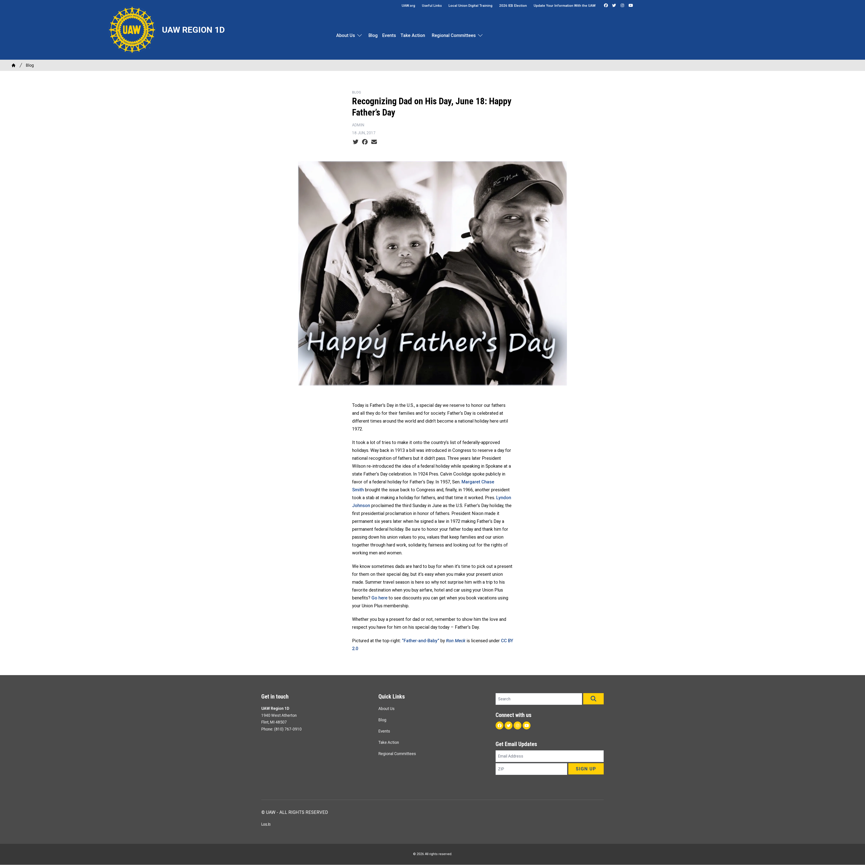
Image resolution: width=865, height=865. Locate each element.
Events (389, 35)
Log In (266, 824)
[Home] (13, 65)
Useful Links (432, 6)
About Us (345, 35)
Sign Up (586, 769)
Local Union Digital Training (470, 6)
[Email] (374, 142)
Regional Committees (454, 35)
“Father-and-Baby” (420, 640)
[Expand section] (359, 35)
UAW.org (408, 6)
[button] (593, 698)
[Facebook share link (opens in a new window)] (364, 142)
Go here (379, 598)
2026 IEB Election (513, 6)
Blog (373, 35)
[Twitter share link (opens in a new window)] (355, 142)
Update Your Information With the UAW (565, 6)
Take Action (413, 35)
